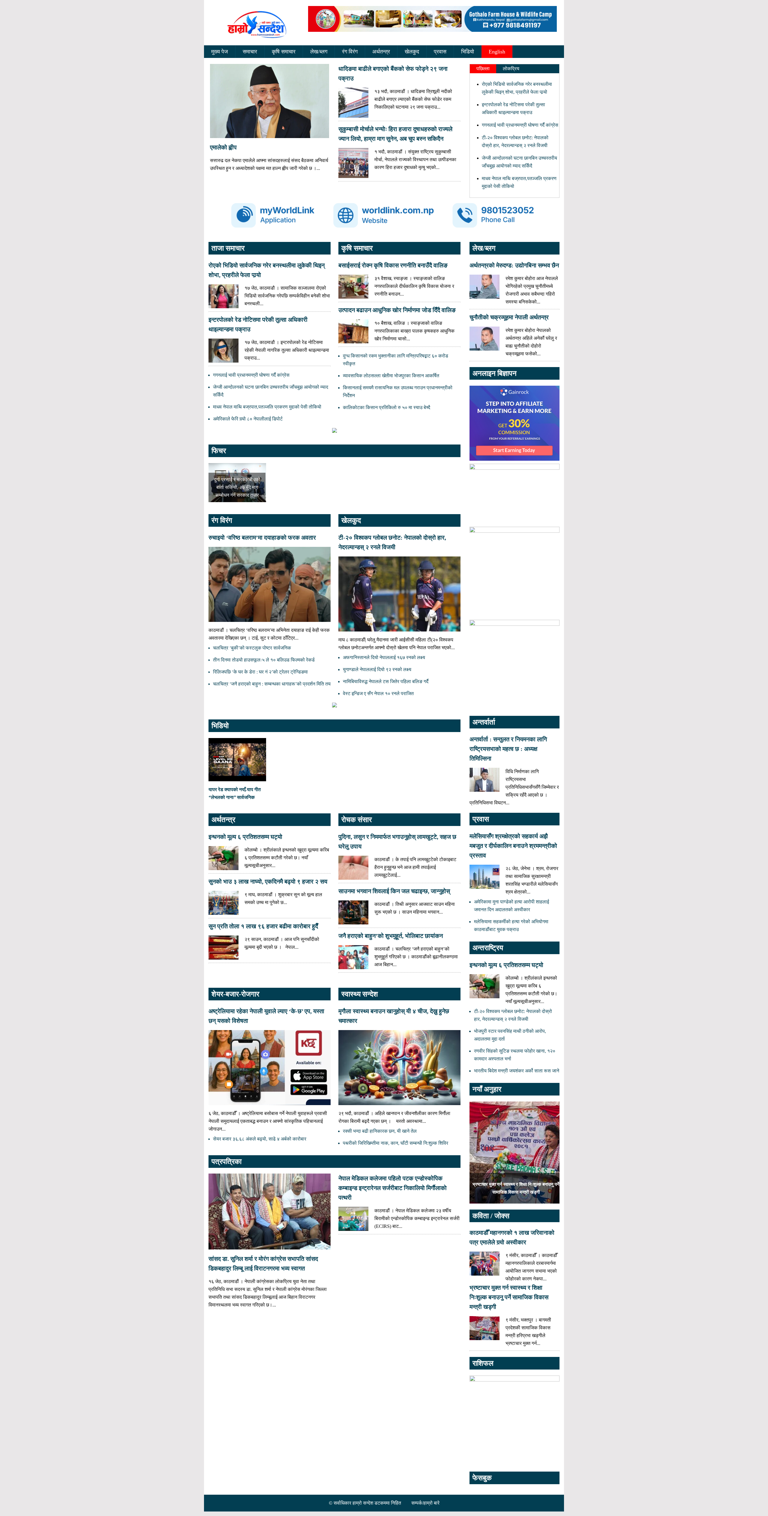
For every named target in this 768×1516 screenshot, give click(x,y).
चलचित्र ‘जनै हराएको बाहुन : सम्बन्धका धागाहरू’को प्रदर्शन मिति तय (272, 683)
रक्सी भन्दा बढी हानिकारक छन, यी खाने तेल (380, 1131)
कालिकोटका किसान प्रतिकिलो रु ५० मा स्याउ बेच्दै (386, 407)
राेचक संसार (356, 820)
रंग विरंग (350, 52)
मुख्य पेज (219, 52)
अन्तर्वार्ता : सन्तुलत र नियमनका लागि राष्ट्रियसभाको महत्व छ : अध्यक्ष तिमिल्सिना (508, 749)
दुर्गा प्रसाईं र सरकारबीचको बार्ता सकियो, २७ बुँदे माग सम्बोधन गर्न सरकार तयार (237, 487)
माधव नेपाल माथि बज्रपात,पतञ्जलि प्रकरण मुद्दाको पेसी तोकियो (267, 406)
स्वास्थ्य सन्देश (359, 994)
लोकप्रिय (511, 68)
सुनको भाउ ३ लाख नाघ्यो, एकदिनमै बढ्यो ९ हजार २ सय (267, 881)
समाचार (250, 52)
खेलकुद (412, 52)
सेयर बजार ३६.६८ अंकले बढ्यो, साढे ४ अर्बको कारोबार (259, 1138)
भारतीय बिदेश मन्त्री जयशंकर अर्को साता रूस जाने (516, 1070)
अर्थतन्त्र (381, 52)
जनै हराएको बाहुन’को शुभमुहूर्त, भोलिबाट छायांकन (390, 936)
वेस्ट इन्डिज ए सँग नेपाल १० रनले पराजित (378, 693)
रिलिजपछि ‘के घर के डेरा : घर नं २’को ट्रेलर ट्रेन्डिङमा (260, 671)
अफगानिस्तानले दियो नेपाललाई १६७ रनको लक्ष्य (384, 657)
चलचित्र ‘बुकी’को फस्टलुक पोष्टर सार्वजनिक (252, 647)
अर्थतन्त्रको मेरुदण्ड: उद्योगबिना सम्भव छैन (514, 265)
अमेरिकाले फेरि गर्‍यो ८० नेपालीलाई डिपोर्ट (248, 418)
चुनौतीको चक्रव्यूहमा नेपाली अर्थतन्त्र (509, 317)
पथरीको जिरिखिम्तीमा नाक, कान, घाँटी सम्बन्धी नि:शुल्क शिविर (395, 1143)
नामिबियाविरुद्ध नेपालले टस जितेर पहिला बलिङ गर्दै (385, 681)
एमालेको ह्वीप (223, 147)
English (497, 52)
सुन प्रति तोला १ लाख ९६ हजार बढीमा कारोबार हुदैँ (263, 926)
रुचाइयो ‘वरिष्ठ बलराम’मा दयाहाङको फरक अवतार (262, 537)
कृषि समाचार (284, 52)
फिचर (219, 451)
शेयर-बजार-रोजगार (235, 994)
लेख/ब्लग (318, 52)
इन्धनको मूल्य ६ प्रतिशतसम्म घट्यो (245, 836)
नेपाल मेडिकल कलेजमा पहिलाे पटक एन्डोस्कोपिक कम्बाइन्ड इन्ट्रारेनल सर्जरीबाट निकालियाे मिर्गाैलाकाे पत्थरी (392, 1188)
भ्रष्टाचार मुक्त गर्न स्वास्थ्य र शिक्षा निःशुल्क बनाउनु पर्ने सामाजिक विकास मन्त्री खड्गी (509, 1297)
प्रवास (440, 52)
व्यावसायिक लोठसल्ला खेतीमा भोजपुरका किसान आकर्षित (391, 375)
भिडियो (467, 52)
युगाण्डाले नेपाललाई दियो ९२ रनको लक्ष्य (377, 669)
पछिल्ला (483, 68)
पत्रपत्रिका (227, 1161)
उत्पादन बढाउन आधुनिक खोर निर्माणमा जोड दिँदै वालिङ (397, 310)
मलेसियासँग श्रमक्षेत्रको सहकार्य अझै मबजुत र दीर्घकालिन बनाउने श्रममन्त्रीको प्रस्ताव (513, 846)
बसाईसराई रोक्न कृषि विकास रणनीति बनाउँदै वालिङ (393, 265)
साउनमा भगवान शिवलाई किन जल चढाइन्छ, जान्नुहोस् (394, 891)
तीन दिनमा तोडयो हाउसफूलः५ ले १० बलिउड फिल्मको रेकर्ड (264, 659)
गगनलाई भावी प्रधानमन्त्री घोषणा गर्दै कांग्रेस (520, 125)
